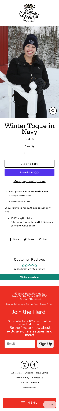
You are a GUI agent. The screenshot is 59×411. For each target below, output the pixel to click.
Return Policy (22, 377)
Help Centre (42, 372)
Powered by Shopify (29, 387)
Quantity (29, 146)
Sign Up (45, 343)
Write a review (29, 277)
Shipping (29, 372)
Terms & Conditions (29, 382)
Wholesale (16, 372)
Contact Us (37, 377)
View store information (19, 201)
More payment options (29, 181)
